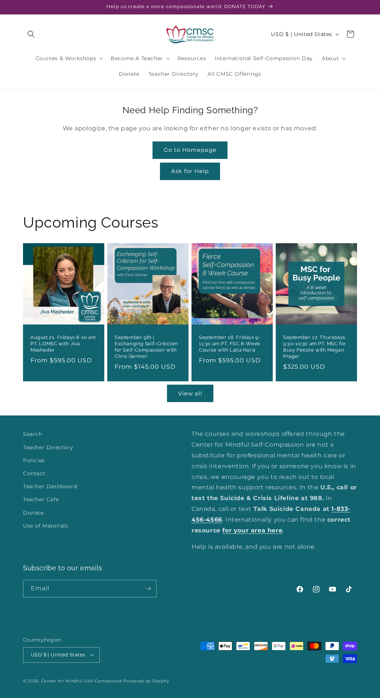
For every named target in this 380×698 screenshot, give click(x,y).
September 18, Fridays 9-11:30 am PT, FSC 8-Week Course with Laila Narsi (230, 344)
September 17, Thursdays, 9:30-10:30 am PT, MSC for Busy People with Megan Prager (314, 347)
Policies (34, 460)
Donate (33, 512)
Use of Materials (45, 525)
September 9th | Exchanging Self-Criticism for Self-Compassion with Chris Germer (146, 347)
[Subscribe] (148, 588)
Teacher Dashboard (50, 486)
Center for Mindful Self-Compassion (81, 681)
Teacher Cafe (41, 499)
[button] (31, 34)
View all (190, 393)
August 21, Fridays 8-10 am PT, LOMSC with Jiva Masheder (63, 344)
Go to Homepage (190, 149)
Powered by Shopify (146, 681)
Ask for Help (190, 170)
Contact (34, 473)
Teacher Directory (48, 447)
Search (32, 434)
